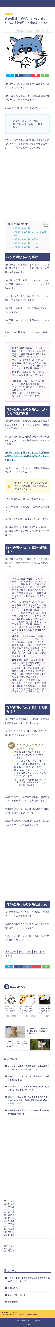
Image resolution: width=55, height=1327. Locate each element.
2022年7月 (9, 1223)
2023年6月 (9, 1209)
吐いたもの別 (11, 952)
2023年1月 (9, 1221)
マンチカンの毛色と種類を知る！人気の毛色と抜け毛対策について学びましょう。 (29, 1068)
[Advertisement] (27, 184)
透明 (8, 956)
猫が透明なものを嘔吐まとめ (25, 247)
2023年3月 (9, 1215)
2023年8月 (9, 1204)
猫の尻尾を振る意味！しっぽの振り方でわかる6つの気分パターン (29, 1112)
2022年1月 (9, 1235)
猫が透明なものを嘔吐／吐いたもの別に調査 (29, 233)
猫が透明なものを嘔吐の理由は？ (27, 239)
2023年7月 (9, 1207)
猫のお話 (8, 14)
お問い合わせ (14, 1288)
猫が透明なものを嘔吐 (22, 228)
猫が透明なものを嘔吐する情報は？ (28, 243)
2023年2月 (9, 1218)
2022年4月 (9, 1229)
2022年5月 (9, 1226)
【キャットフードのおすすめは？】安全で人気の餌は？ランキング (29, 1279)
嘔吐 (21, 952)
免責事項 (37, 1320)
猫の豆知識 (9, 1251)
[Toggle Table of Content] (45, 224)
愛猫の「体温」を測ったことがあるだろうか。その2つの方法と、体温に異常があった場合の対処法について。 (29, 1100)
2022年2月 (9, 1232)
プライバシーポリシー (18, 1295)
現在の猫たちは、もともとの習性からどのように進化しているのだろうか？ (29, 1088)
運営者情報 (13, 1302)
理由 (42, 952)
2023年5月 (9, 1212)
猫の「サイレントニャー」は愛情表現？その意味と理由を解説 (29, 1078)
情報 (29, 952)
